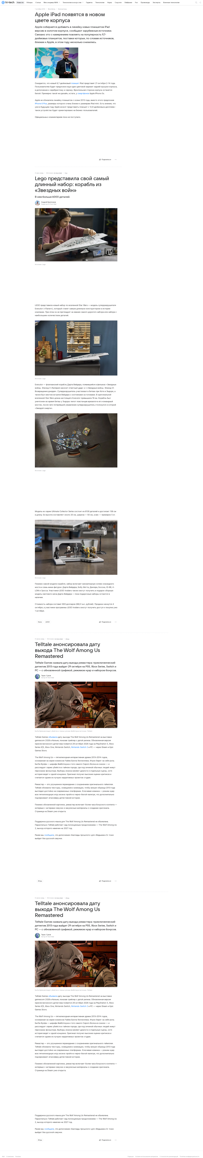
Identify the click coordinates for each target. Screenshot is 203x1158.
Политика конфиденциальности (189, 1156)
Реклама (18, 1156)
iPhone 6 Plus (41, 103)
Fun (66, 173)
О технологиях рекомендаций (169, 1156)
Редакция (131, 1156)
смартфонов (83, 93)
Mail (3, 1156)
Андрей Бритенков (48, 202)
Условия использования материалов (146, 1156)
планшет (75, 83)
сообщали (49, 835)
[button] (56, 63)
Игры (67, 639)
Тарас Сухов (46, 675)
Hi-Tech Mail (58, 173)
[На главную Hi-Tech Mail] (9, 2)
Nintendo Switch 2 (79, 747)
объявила (53, 737)
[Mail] (3, 2)
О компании (10, 1156)
